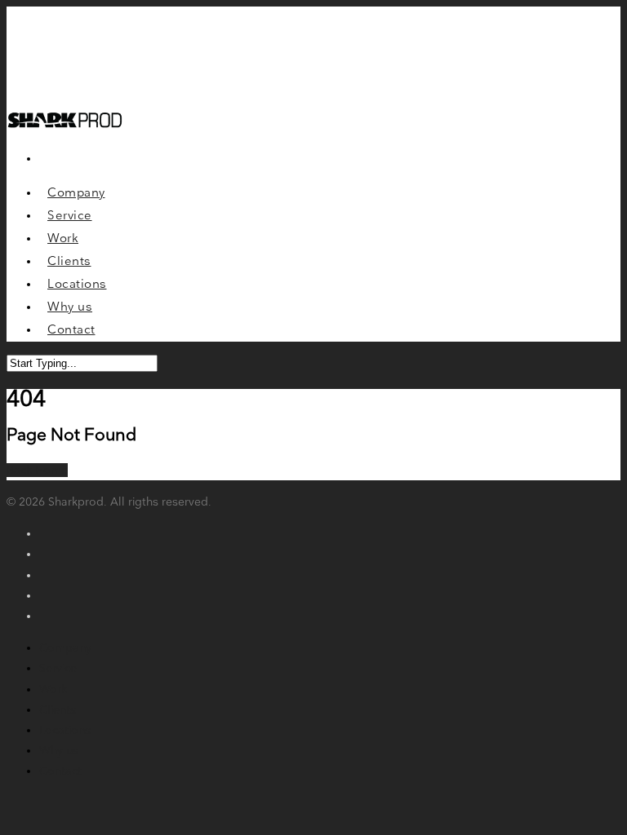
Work (53, 689)
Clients (57, 710)
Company (65, 648)
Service (58, 668)
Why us (58, 751)
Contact (60, 771)
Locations (65, 730)
